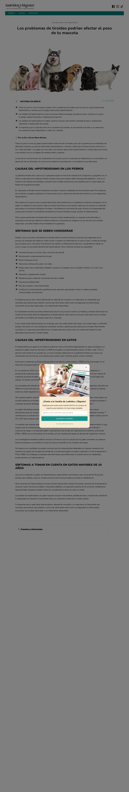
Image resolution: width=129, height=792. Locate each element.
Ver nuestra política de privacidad (64, 424)
